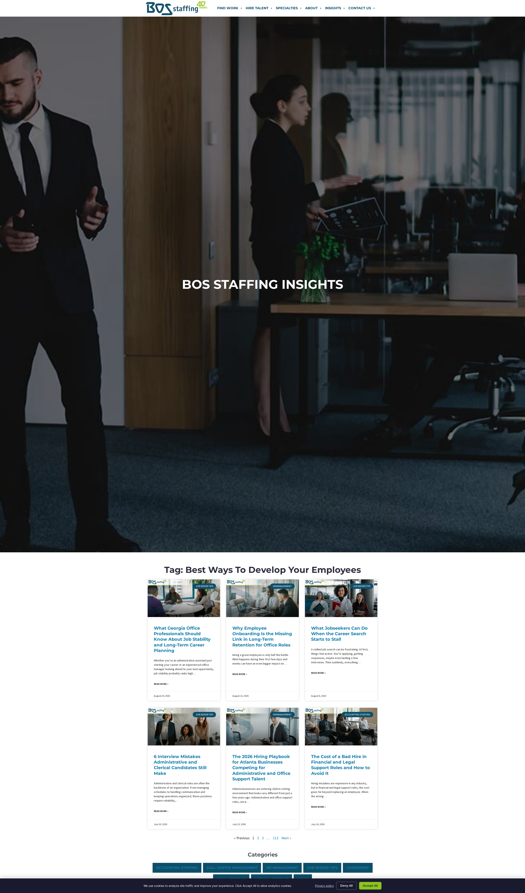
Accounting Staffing (177, 868)
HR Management (282, 868)
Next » (286, 838)
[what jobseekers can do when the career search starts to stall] (341, 598)
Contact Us (359, 8)
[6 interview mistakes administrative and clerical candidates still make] (184, 727)
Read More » (161, 683)
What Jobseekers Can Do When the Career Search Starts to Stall (339, 634)
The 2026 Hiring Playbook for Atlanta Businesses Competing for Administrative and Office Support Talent (261, 767)
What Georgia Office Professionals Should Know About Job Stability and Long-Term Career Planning (182, 639)
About (311, 8)
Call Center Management (232, 868)
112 (275, 838)
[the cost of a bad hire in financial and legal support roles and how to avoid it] (341, 727)
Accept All (370, 885)
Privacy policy (324, 885)
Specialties (287, 8)
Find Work (227, 8)
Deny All (346, 885)
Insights (333, 8)
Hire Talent (257, 8)
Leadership (358, 868)
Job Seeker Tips (322, 868)
